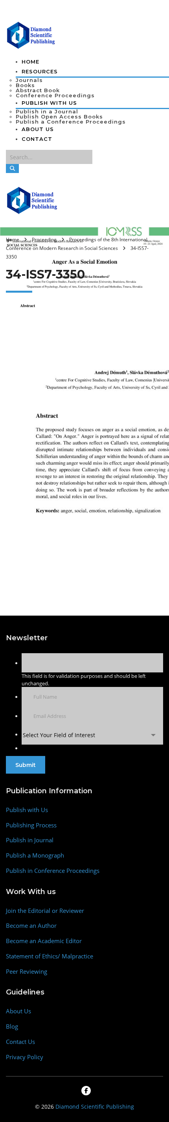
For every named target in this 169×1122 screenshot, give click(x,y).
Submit (25, 765)
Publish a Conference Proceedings (71, 121)
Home (30, 61)
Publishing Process (31, 825)
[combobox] (92, 735)
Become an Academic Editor (44, 941)
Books (25, 85)
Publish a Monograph (35, 855)
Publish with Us (27, 810)
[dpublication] (31, 34)
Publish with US (49, 103)
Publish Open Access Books (59, 116)
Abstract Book (38, 90)
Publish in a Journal (47, 111)
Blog (12, 1026)
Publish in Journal (29, 840)
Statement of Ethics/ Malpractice (49, 956)
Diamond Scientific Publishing (94, 1106)
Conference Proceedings (55, 95)
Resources (40, 71)
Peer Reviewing (26, 971)
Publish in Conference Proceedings (52, 870)
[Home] (32, 199)
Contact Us (20, 1042)
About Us (38, 129)
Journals (29, 80)
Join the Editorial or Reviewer (45, 910)
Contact (37, 139)
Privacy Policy (24, 1057)
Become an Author (31, 925)
